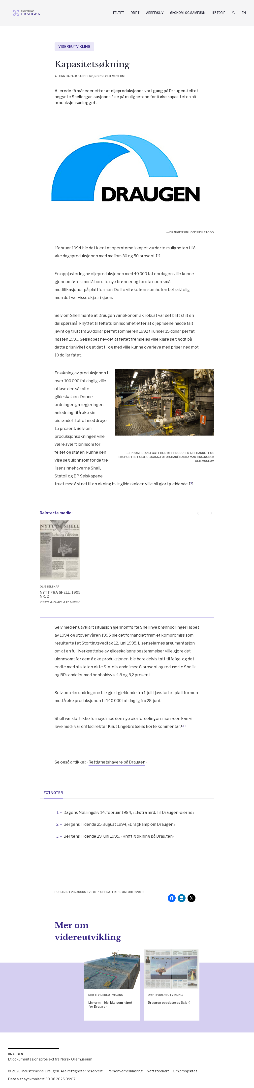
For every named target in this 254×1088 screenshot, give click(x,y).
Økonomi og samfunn (187, 13)
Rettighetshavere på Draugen (117, 762)
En (244, 13)
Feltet (118, 13)
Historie (218, 13)
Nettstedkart (158, 1071)
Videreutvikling (74, 46)
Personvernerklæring (125, 1071)
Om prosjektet (185, 1071)
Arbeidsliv (155, 13)
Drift (135, 13)
